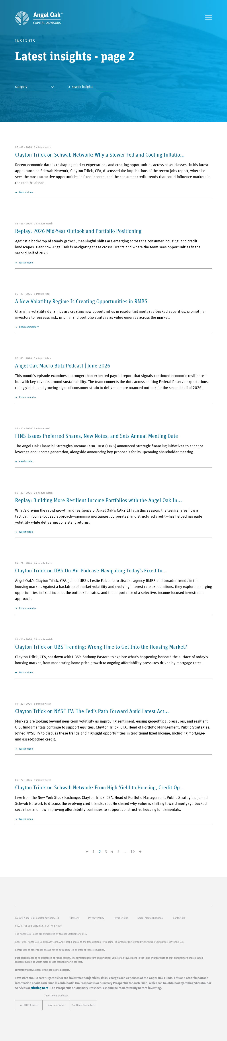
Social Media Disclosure (150, 918)
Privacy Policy (96, 918)
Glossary (74, 918)
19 (132, 852)
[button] (208, 17)
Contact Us (179, 918)
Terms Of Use (121, 918)
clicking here (40, 988)
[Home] (39, 18)
